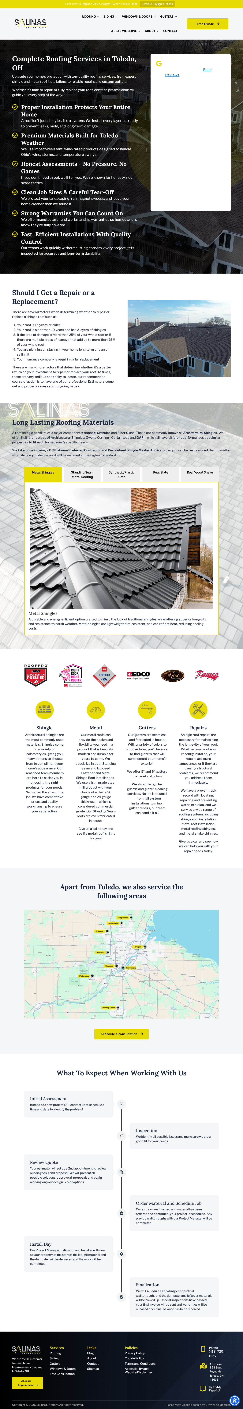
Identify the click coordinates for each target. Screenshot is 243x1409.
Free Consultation (62, 1374)
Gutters (167, 17)
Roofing (89, 17)
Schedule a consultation (119, 1034)
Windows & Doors (137, 17)
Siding (109, 17)
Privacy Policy (135, 1353)
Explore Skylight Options (157, 3)
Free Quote (205, 24)
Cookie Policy (134, 1358)
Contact (170, 31)
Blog (90, 1353)
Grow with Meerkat (217, 1405)
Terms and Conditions (140, 1363)
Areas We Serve (124, 31)
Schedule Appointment (26, 1383)
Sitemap (93, 1369)
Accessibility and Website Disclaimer (138, 1370)
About (150, 31)
